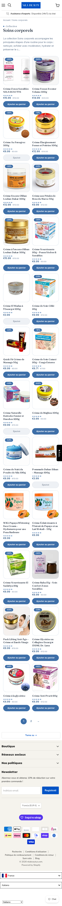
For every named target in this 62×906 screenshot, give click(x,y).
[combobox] (31, 875)
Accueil (6, 20)
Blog (37, 858)
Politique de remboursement (18, 855)
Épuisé (16, 157)
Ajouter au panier (16, 104)
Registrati (50, 790)
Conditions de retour (44, 855)
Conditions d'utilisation (35, 851)
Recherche (17, 851)
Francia (29, 805)
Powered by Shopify (31, 865)
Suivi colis (27, 858)
